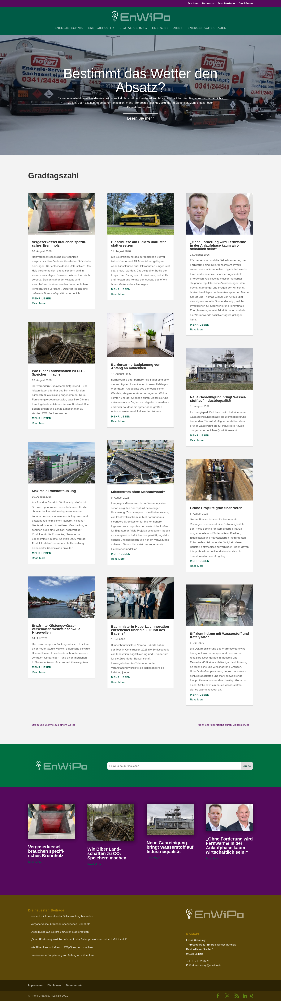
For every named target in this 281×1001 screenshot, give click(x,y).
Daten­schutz (74, 985)
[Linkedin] (245, 996)
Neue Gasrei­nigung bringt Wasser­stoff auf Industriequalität (218, 399)
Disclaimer (54, 985)
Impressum (35, 985)
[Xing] (251, 996)
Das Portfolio (226, 3)
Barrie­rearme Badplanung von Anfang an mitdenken (135, 366)
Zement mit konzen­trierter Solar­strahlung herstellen (62, 916)
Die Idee (193, 3)
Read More (38, 303)
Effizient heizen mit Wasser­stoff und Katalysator (219, 635)
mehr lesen (41, 298)
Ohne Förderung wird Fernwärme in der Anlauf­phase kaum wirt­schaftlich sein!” (218, 245)
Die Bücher (246, 3)
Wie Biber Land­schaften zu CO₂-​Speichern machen (58, 372)
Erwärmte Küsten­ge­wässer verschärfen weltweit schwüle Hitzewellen (56, 629)
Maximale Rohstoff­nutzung (54, 491)
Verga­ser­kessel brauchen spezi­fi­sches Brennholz (59, 243)
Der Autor (208, 3)
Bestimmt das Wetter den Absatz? (140, 80)
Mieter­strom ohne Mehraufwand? (138, 492)
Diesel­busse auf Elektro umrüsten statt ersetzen (138, 243)
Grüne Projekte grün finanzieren (216, 508)
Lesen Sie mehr (140, 118)
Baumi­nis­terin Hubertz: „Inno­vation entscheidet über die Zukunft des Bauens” (140, 630)
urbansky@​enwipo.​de (208, 965)
